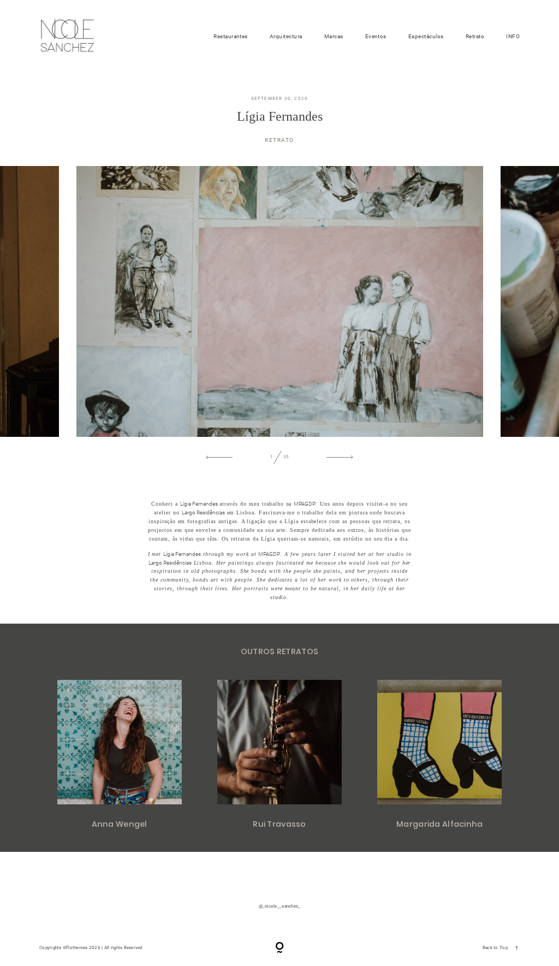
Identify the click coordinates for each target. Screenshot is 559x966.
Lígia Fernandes (199, 503)
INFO (513, 36)
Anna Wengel (119, 755)
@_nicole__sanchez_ (280, 906)
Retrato (475, 36)
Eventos (375, 36)
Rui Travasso (279, 755)
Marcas (333, 36)
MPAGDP (305, 503)
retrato (279, 140)
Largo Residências (203, 512)
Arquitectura (286, 36)
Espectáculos (426, 36)
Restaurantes (230, 36)
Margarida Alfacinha (439, 755)
